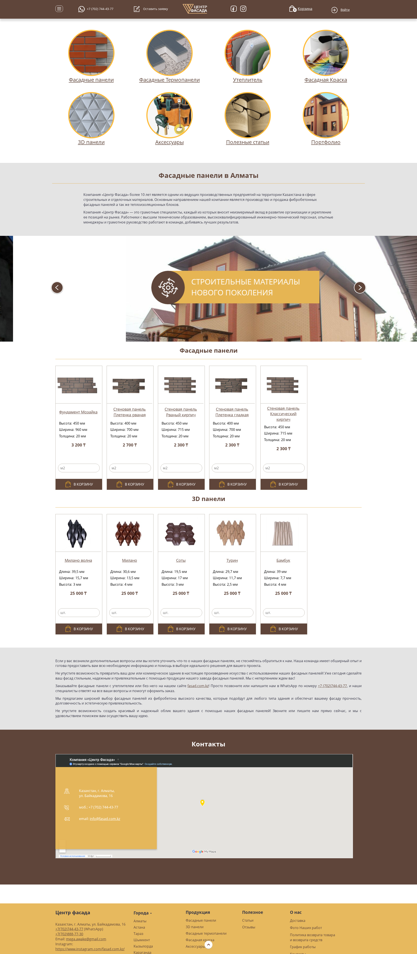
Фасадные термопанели (206, 933)
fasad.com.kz (197, 685)
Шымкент (142, 939)
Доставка (297, 920)
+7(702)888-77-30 (69, 934)
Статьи (247, 920)
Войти (345, 10)
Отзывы (248, 927)
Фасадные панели (209, 350)
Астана (139, 927)
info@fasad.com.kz (105, 818)
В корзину (83, 484)
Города (142, 913)
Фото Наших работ (306, 927)
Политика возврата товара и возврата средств (312, 937)
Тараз (138, 933)
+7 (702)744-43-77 (332, 685)
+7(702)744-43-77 (69, 929)
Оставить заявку (155, 9)
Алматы (140, 921)
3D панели (208, 498)
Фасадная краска (200, 939)
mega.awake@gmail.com (86, 939)
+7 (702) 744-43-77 (100, 9)
